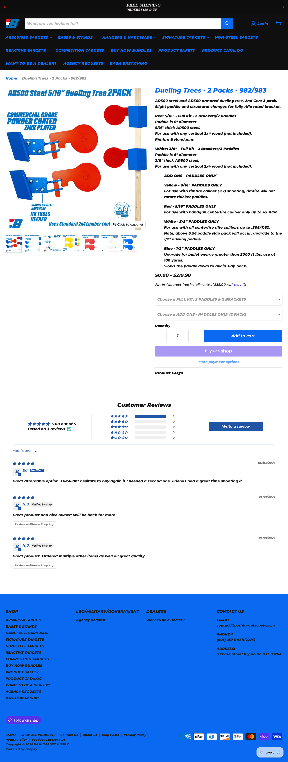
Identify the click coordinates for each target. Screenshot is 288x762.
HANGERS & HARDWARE (128, 37)
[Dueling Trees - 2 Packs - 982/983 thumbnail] (14, 243)
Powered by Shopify (21, 749)
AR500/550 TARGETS (27, 37)
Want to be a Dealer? (165, 620)
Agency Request (91, 620)
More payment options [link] (218, 362)
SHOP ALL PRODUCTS (38, 735)
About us (90, 735)
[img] (23, 463)
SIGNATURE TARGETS (184, 37)
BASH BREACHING (128, 63)
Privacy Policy (135, 735)
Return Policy (16, 739)
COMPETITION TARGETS (80, 50)
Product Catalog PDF (49, 739)
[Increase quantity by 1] (194, 336)
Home (11, 78)
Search (11, 735)
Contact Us (69, 735)
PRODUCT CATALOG (222, 50)
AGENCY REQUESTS (83, 63)
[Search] (227, 23)
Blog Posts (110, 735)
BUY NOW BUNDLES (131, 50)
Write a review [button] (236, 426)
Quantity (162, 326)
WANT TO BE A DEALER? (31, 63)
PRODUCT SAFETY (176, 50)
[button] (119, 416)
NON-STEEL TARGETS (236, 37)
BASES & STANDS (76, 37)
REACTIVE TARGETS (26, 50)
